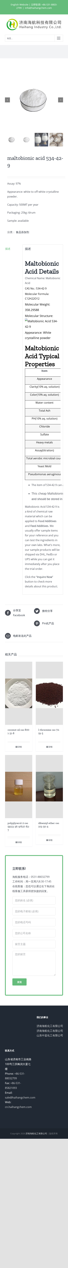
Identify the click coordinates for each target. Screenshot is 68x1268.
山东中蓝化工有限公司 (50, 1035)
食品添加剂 (22, 232)
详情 (20, 746)
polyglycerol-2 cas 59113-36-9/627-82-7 (19, 826)
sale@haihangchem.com (20, 1097)
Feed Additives (39, 526)
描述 (7, 249)
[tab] (12, 249)
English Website (19, 4)
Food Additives (47, 521)
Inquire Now (44, 577)
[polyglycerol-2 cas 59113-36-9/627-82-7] (18, 786)
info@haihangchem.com (38, 7)
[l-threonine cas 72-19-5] (49, 693)
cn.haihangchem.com (18, 1107)
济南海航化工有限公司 (50, 1026)
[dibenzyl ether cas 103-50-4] (49, 786)
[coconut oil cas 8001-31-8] (18, 693)
